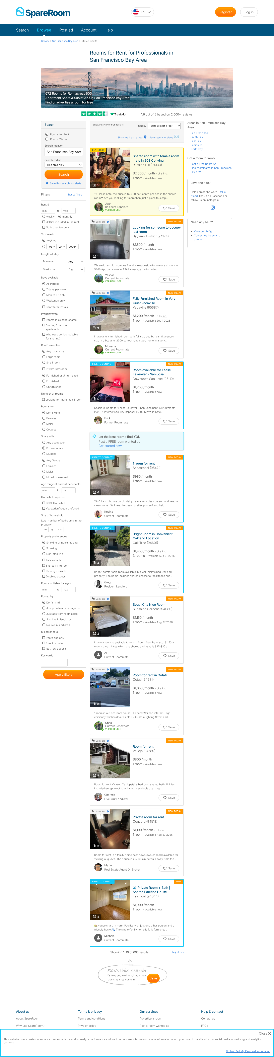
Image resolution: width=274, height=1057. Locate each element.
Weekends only (55, 300)
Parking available (56, 571)
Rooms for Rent (59, 134)
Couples (51, 429)
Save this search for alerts (65, 183)
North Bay (197, 149)
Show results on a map (130, 137)
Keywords (47, 656)
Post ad (66, 30)
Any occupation (56, 442)
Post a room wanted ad (154, 1025)
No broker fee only (57, 227)
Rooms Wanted (58, 139)
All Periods (52, 283)
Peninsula (196, 145)
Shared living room (57, 565)
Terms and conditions (91, 1018)
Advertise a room (150, 1018)
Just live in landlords (59, 619)
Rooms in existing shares (61, 319)
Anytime (51, 240)
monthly (67, 216)
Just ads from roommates (62, 613)
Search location (54, 145)
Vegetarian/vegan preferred (62, 508)
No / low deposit (56, 648)
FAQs (204, 1025)
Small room (53, 362)
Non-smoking (54, 553)
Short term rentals (57, 307)
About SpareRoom (27, 1018)
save (153, 978)
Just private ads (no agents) (63, 608)
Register (225, 12)
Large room (53, 356)
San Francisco (199, 133)
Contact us (208, 1018)
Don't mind (53, 602)
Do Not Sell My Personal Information (248, 1051)
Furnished (52, 381)
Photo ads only (55, 637)
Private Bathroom (56, 369)
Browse (44, 30)
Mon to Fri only (55, 295)
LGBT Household (56, 503)
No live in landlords (58, 625)
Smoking (51, 548)
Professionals (54, 448)
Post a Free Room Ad (203, 163)
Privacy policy (87, 1025)
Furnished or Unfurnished (62, 375)
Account (88, 30)
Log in (249, 12)
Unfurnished (53, 386)
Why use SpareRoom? (30, 1025)
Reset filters (75, 194)
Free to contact (55, 643)
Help (109, 30)
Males (50, 423)
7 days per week (56, 289)
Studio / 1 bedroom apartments (57, 327)
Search (22, 30)
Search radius (53, 160)
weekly (50, 216)
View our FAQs (203, 231)
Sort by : (143, 125)
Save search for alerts (161, 137)
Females (51, 418)
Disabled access (56, 576)
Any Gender (53, 460)
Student (51, 453)
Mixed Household (57, 477)
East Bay (196, 141)
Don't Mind (53, 412)
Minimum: (49, 261)
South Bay (197, 137)
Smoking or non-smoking (62, 542)
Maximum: (49, 269)
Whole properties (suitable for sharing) (62, 336)
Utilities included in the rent (62, 222)
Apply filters (63, 674)
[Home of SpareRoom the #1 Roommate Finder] (43, 12)
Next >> (178, 952)
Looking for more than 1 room (64, 399)
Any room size (55, 351)
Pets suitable (53, 560)
